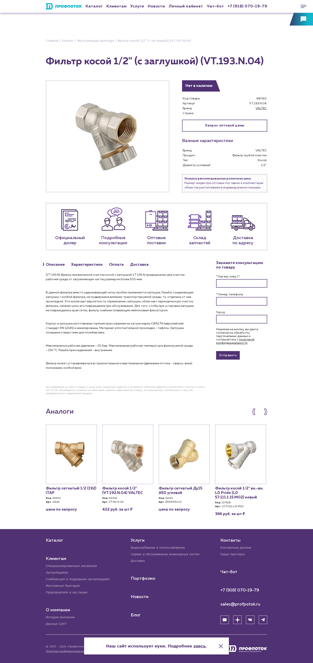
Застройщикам (57, 572)
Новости (140, 597)
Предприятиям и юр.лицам (67, 592)
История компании (60, 617)
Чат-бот (215, 6)
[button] (256, 412)
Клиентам (116, 6)
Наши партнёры (232, 554)
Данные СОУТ (56, 624)
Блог (136, 615)
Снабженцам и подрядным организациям (78, 579)
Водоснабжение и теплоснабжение (158, 547)
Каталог (94, 6)
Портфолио (143, 578)
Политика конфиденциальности (67, 651)
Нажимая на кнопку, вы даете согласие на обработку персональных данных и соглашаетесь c (237, 336)
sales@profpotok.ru (240, 604)
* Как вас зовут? (228, 276)
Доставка (138, 561)
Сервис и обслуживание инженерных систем (165, 554)
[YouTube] (224, 620)
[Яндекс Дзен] (237, 620)
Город (220, 312)
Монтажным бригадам (63, 585)
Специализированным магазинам (71, 566)
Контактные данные (235, 547)
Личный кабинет (186, 6)
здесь (199, 646)
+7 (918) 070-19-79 (247, 6)
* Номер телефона (229, 294)
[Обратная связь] (301, 19)
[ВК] (250, 620)
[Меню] (301, 6)
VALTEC (261, 108)
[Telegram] (263, 620)
